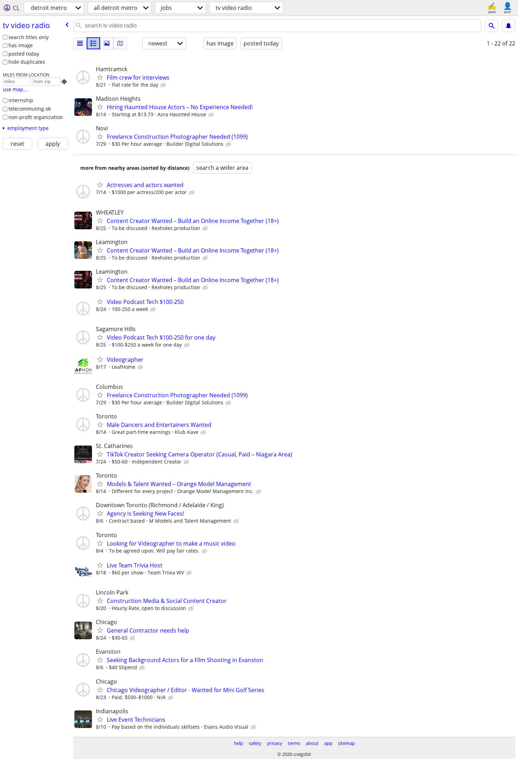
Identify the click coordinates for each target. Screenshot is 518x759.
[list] (80, 43)
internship (20, 100)
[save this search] (508, 25)
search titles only (28, 37)
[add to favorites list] (100, 77)
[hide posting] (164, 85)
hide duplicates (26, 61)
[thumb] (93, 43)
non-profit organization (35, 117)
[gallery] (106, 43)
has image (20, 45)
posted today (23, 53)
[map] (120, 43)
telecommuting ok (29, 108)
